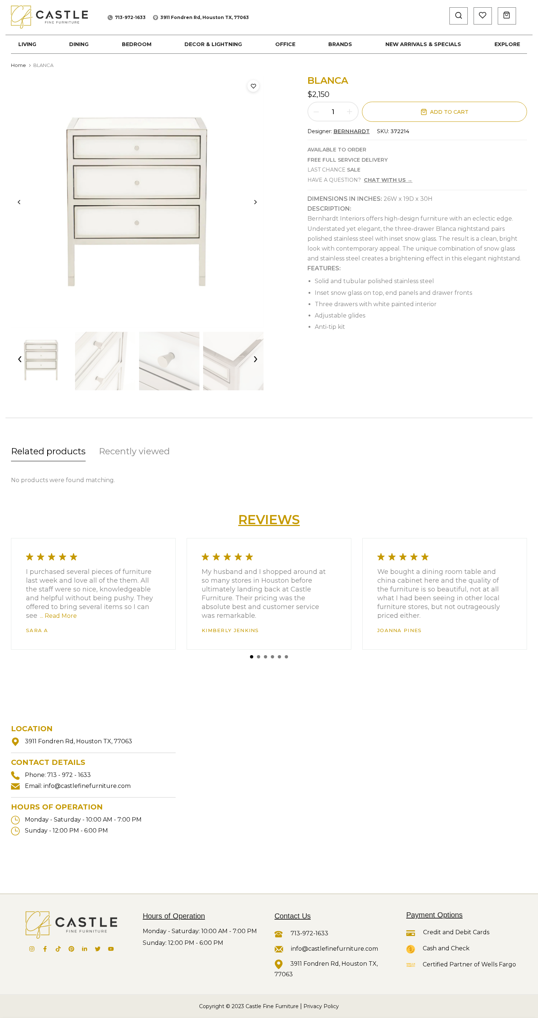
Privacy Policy (321, 1006)
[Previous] (24, 202)
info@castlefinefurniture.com (87, 785)
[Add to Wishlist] (253, 86)
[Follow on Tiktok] (58, 949)
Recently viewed (134, 451)
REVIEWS (269, 519)
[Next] (250, 202)
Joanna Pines (399, 630)
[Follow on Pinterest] (71, 949)
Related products (48, 451)
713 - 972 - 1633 (69, 774)
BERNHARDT (351, 131)
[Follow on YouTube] (111, 949)
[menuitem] (27, 44)
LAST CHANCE (333, 169)
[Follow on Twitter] (98, 949)
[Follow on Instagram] (32, 949)
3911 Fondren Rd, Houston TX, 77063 (204, 17)
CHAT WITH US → (388, 180)
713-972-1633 (130, 17)
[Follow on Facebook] (45, 949)
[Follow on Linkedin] (84, 949)
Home (18, 65)
